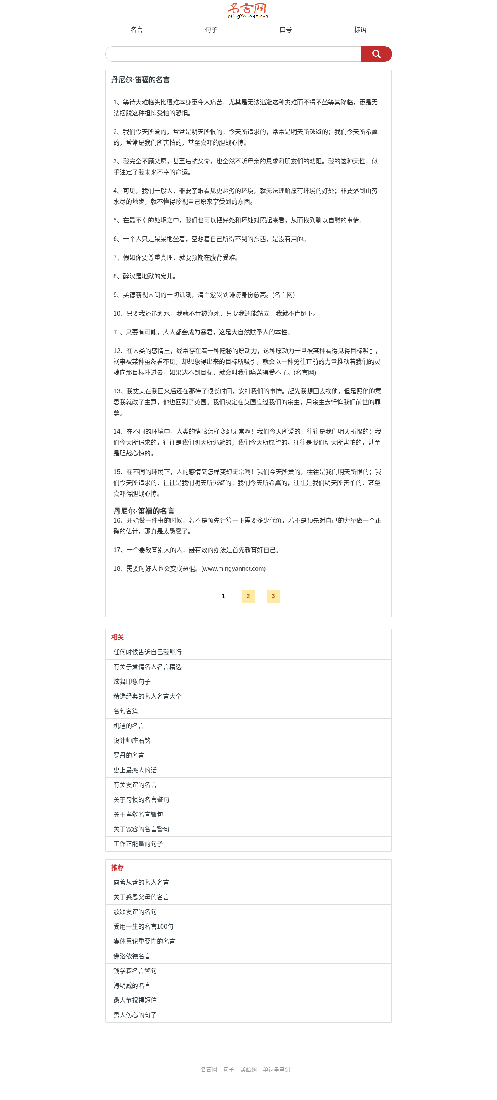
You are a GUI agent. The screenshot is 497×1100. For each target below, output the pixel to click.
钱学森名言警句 (135, 971)
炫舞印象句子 (132, 681)
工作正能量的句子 (138, 844)
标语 (360, 29)
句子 (211, 29)
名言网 (283, 295)
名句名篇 (125, 711)
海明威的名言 (132, 985)
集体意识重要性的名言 (144, 941)
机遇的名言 (128, 726)
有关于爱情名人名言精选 (147, 667)
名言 (136, 29)
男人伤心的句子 (135, 1015)
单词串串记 (276, 1069)
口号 (286, 29)
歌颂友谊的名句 (135, 912)
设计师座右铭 (132, 740)
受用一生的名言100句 (143, 926)
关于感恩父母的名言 (141, 897)
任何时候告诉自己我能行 (147, 652)
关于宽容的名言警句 (141, 829)
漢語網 (248, 1069)
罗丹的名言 (128, 755)
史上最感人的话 (135, 770)
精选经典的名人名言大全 (147, 696)
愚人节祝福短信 (135, 1000)
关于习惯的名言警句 (141, 799)
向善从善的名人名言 (141, 882)
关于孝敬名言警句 (138, 814)
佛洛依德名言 (132, 956)
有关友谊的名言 (135, 785)
